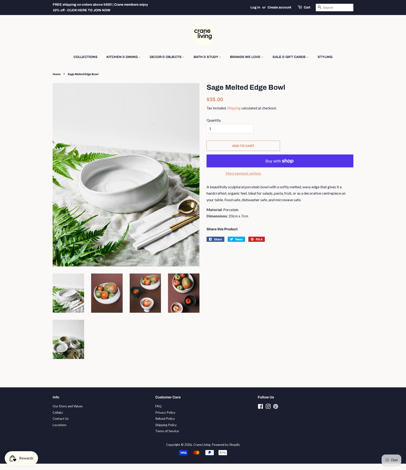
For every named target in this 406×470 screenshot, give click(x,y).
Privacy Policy (165, 412)
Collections (86, 57)
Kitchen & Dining (122, 57)
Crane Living (201, 445)
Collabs (58, 412)
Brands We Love (245, 57)
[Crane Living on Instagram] (268, 407)
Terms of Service (167, 431)
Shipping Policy (166, 425)
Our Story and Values (68, 406)
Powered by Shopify (226, 445)
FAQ (158, 406)
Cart (307, 7)
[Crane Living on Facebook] (260, 407)
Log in (255, 7)
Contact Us (61, 418)
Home (57, 74)
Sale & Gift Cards (289, 57)
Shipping (234, 108)
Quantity (214, 120)
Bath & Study (206, 57)
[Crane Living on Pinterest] (275, 407)
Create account (279, 7)
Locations (59, 425)
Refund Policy (165, 418)
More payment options (243, 173)
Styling (325, 57)
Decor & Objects (166, 57)
